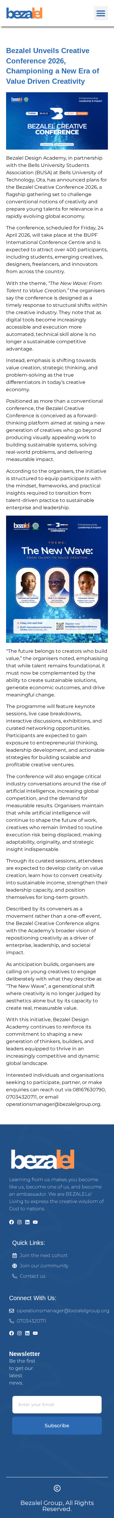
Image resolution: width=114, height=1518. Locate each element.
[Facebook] (11, 1222)
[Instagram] (19, 1222)
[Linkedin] (27, 1222)
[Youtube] (35, 1222)
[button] (101, 13)
